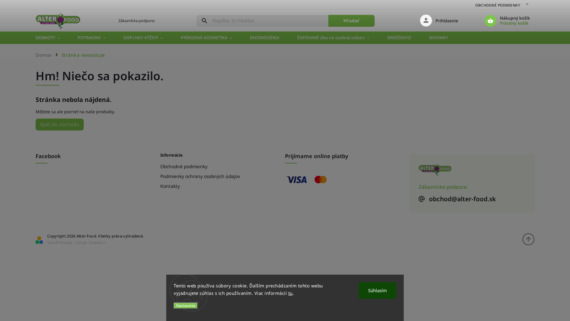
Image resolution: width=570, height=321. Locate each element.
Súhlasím (377, 290)
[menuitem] (52, 38)
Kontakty (170, 186)
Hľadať (351, 20)
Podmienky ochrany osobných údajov (200, 176)
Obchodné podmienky (497, 5)
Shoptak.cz (96, 242)
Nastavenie (185, 305)
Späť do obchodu (59, 124)
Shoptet (66, 242)
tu (290, 293)
